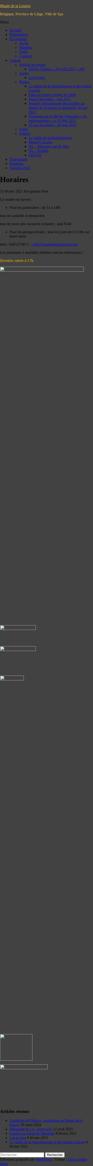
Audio (24, 73)
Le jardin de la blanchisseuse (50, 138)
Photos (24, 82)
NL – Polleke (39, 151)
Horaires (25, 47)
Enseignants (19, 159)
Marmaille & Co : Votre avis (31, 1129)
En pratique (18, 39)
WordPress (44, 1159)
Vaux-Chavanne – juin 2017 (50, 99)
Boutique (16, 164)
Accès (23, 43)
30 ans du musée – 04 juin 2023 (53, 125)
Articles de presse (32, 65)
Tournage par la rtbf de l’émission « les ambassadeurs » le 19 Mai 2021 (58, 118)
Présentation (19, 35)
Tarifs (23, 52)
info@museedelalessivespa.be (55, 244)
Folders (24, 133)
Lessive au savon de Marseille (32, 1133)
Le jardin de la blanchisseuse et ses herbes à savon (47, 1142)
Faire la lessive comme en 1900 (52, 95)
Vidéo (23, 129)
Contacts (25, 56)
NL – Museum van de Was (49, 146)
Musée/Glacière (40, 142)
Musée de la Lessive (15, 6)
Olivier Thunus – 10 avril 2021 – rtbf (56, 69)
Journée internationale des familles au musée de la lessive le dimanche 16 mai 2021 (58, 107)
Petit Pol (35, 155)
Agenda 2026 (20, 168)
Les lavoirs (37, 78)
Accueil (15, 30)
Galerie (15, 60)
